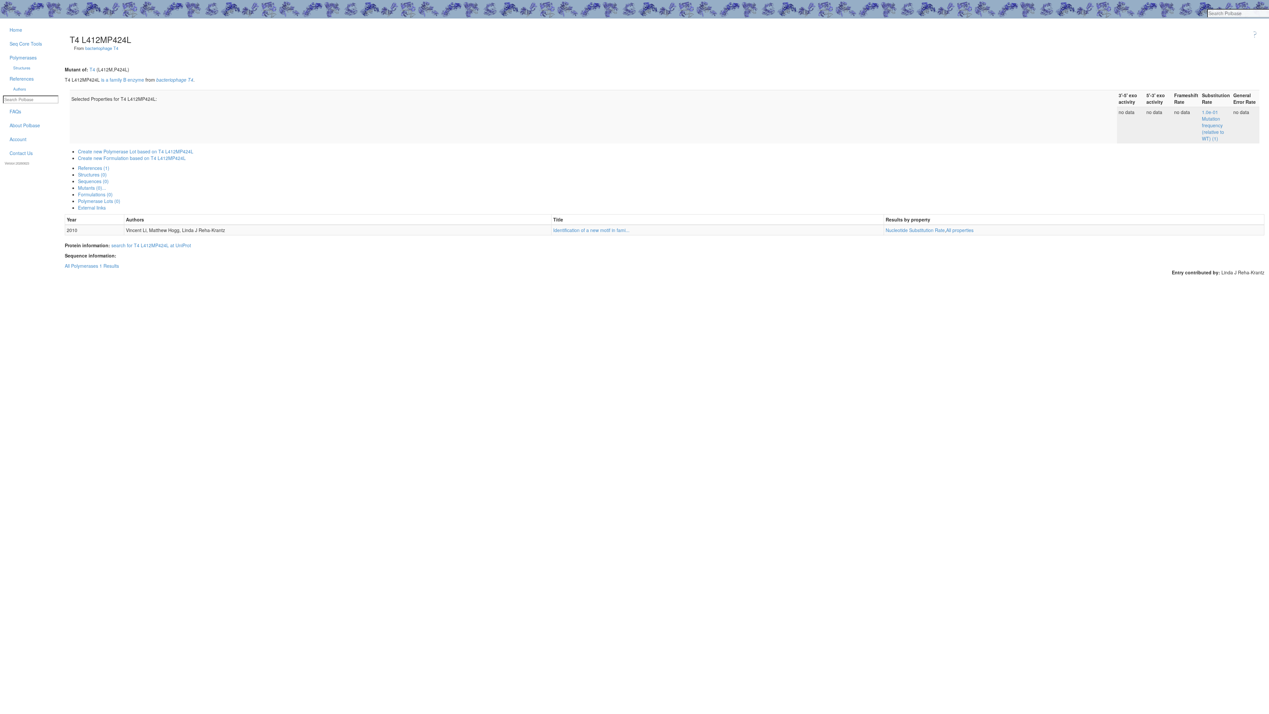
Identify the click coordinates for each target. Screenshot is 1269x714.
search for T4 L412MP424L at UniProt (151, 245)
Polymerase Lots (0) (99, 201)
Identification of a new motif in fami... (591, 230)
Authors (19, 89)
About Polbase (25, 125)
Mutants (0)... (92, 187)
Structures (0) (92, 174)
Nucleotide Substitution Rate (915, 230)
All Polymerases (81, 265)
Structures (21, 67)
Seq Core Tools (26, 43)
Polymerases (23, 57)
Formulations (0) (95, 194)
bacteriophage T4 (101, 48)
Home (16, 29)
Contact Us (21, 153)
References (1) (93, 168)
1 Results (109, 265)
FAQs (15, 111)
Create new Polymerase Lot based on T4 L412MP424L (135, 151)
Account (18, 139)
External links (92, 207)
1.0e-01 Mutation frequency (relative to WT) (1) (1213, 125)
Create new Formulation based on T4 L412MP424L (132, 158)
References (22, 78)
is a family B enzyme (122, 79)
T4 (92, 69)
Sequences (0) (93, 181)
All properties (960, 230)
